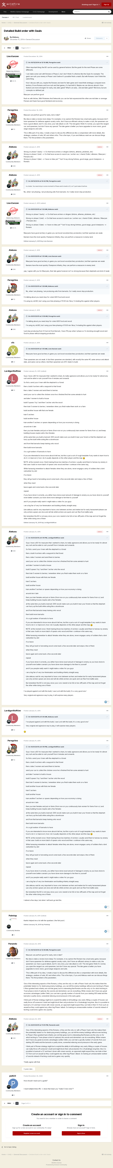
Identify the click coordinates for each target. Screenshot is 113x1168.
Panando (12, 944)
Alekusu (15, 37)
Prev (9, 48)
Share (88, 38)
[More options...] (107, 56)
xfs (12, 342)
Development (53, 12)
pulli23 (12, 1076)
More (63, 12)
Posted (33, 56)
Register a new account (32, 1133)
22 (14, 362)
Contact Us (56, 1160)
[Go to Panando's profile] (13, 951)
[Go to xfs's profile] (13, 350)
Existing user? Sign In (90, 4)
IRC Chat (16, 17)
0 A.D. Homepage (39, 12)
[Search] (108, 11)
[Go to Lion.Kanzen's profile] (13, 64)
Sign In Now (81, 1133)
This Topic (100, 11)
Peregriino (13, 110)
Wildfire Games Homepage (19, 12)
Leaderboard (27, 17)
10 (14, 963)
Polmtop (13, 915)
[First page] (4, 48)
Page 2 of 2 (26, 48)
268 (13, 166)
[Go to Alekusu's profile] (6, 38)
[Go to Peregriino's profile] (13, 118)
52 (14, 390)
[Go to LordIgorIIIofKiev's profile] (13, 379)
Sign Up (106, 4)
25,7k (14, 81)
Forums (5, 17)
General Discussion (33, 39)
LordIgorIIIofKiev (12, 371)
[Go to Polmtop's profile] (13, 923)
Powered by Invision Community (56, 1165)
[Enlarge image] (84, 458)
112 (14, 129)
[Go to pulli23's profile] (13, 1084)
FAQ (5, 12)
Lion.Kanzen (13, 56)
